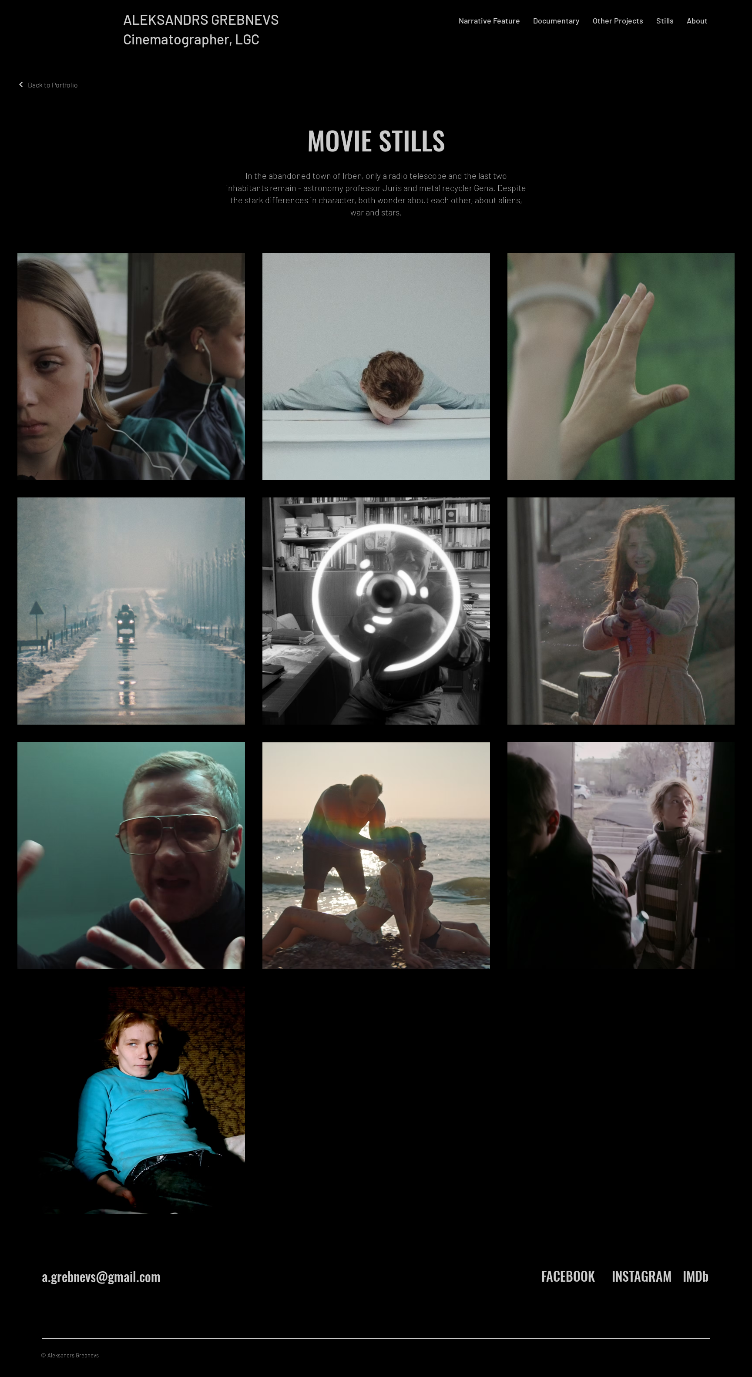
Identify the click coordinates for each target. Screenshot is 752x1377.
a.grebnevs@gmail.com (101, 1276)
